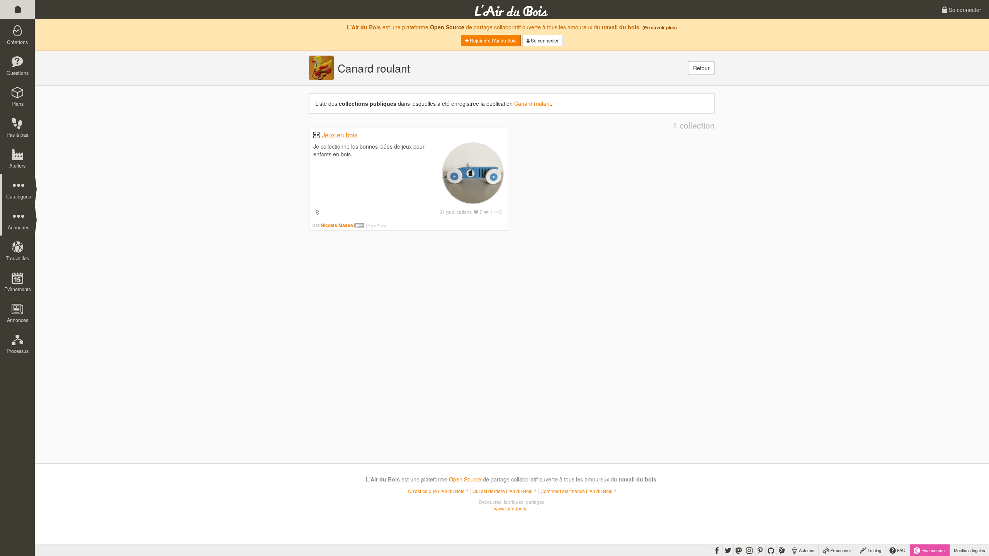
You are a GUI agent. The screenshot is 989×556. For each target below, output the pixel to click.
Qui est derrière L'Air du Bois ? (504, 491)
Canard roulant (532, 103)
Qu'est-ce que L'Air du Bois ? (438, 491)
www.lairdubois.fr (512, 508)
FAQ (901, 550)
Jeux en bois (339, 134)
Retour (701, 68)
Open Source (447, 27)
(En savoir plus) (659, 27)
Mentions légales (969, 550)
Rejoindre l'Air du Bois (493, 40)
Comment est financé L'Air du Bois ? (578, 491)
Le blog (874, 550)
